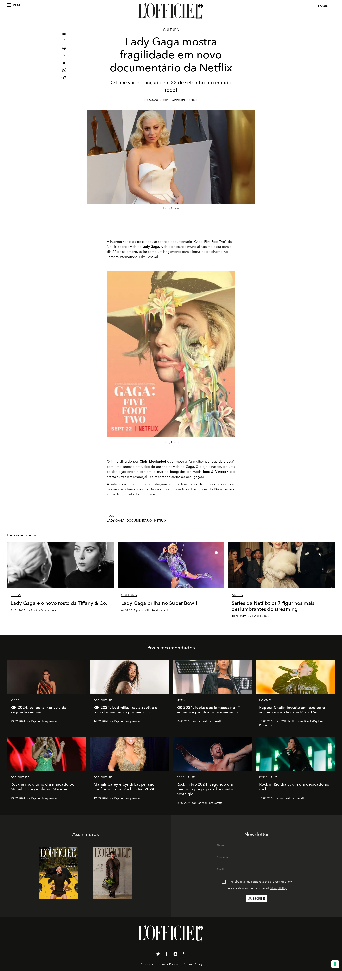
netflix (160, 520)
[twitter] (64, 63)
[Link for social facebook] (167, 955)
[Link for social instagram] (175, 955)
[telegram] (64, 78)
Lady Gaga (150, 247)
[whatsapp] (64, 70)
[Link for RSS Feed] (184, 954)
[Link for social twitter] (158, 955)
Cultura (171, 30)
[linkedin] (64, 56)
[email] (64, 34)
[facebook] (64, 41)
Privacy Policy (278, 888)
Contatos (146, 964)
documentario (139, 520)
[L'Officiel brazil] (171, 11)
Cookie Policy (192, 964)
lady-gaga (115, 520)
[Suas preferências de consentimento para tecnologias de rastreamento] (335, 964)
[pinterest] (64, 48)
